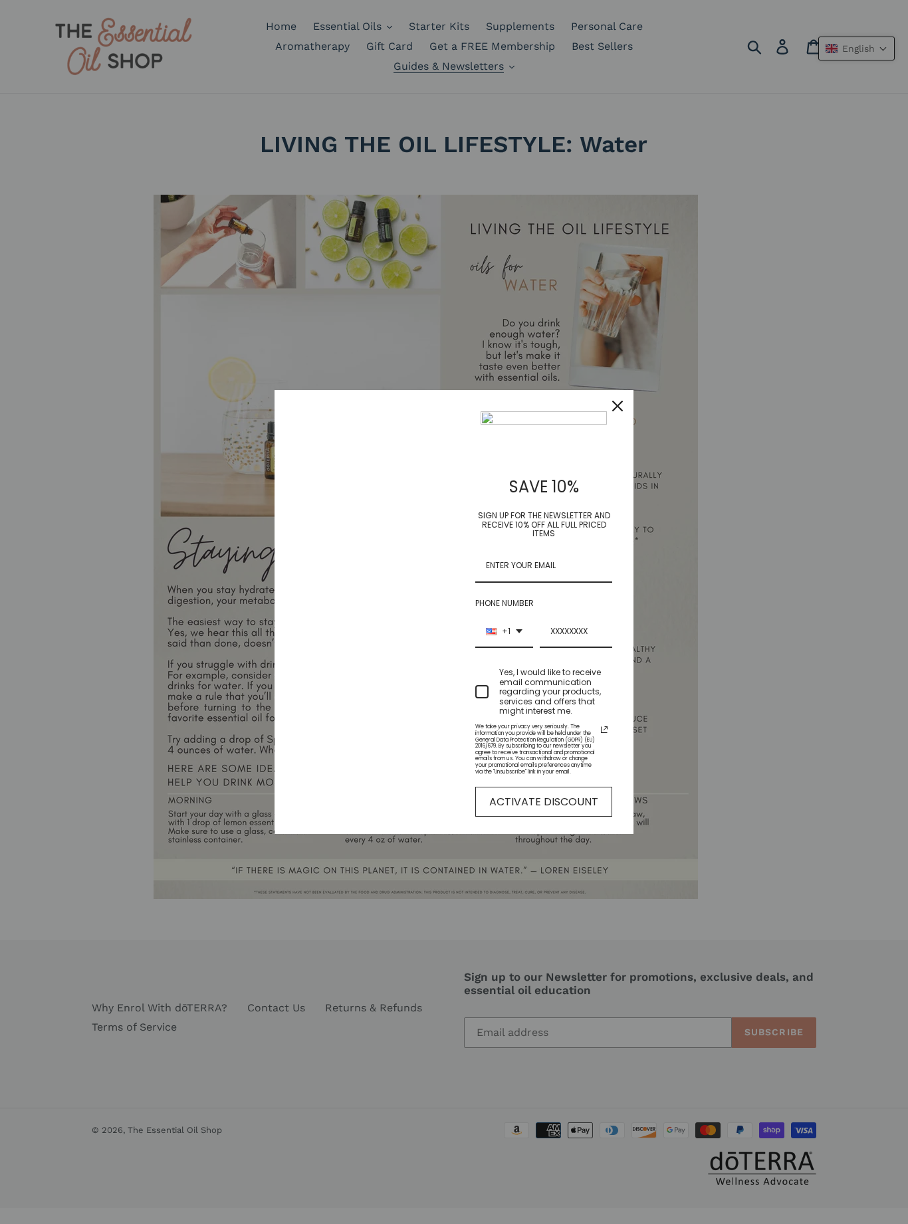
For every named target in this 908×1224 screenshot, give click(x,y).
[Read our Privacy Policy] (604, 730)
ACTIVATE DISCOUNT (543, 801)
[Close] (617, 406)
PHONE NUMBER (504, 603)
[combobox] (504, 632)
